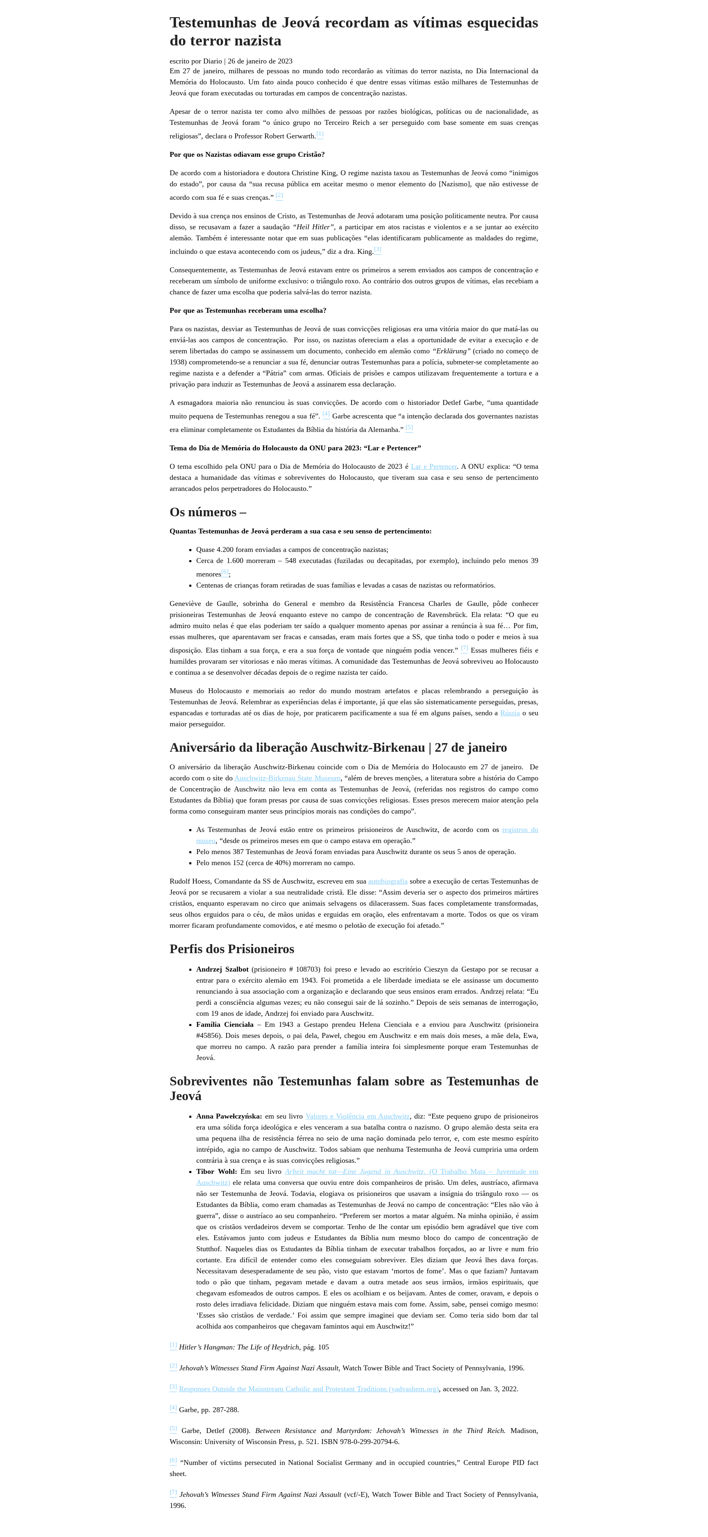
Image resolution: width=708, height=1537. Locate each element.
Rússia (510, 713)
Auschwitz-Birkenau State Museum (287, 778)
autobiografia (388, 881)
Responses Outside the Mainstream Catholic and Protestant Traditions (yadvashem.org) (309, 1389)
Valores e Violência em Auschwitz (358, 1116)
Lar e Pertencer (434, 466)
